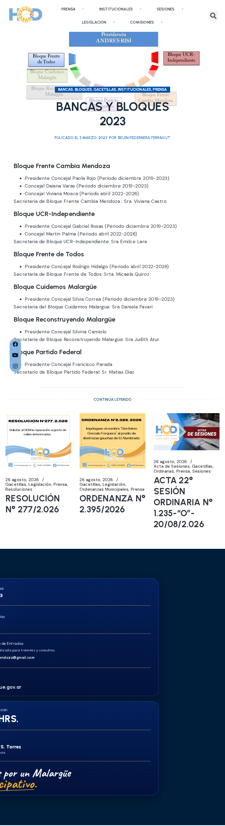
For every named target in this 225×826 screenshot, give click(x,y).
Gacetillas (15, 484)
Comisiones (142, 22)
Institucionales (116, 9)
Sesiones (166, 9)
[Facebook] (15, 344)
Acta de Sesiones (172, 466)
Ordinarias (164, 471)
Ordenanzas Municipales (104, 489)
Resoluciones (18, 489)
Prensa (68, 9)
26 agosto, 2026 (22, 480)
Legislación (94, 22)
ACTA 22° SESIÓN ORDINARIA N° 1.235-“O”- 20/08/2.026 (183, 502)
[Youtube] (15, 355)
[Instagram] (15, 366)
